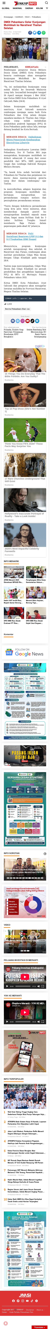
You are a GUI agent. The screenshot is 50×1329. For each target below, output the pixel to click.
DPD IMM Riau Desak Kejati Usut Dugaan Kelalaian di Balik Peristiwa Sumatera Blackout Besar (34, 622)
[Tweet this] (35, 33)
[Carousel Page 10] (35, 878)
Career (4, 1312)
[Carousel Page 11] (39, 878)
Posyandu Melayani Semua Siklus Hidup (22, 942)
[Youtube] (27, 321)
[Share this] (30, 33)
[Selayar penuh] (43, 986)
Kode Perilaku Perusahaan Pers (21, 1312)
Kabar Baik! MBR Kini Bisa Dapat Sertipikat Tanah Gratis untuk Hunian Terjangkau (25, 1200)
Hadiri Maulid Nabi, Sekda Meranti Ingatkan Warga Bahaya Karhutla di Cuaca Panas (25, 1181)
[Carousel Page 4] (17, 878)
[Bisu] (38, 986)
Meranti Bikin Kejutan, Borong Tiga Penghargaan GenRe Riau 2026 (35, 601)
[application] (25, 977)
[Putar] (7, 986)
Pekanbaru (7, 34)
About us (40, 1310)
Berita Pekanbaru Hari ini (17, 309)
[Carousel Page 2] (11, 878)
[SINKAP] (25, 3)
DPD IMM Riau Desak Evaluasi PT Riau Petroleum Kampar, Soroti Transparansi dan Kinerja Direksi (13, 622)
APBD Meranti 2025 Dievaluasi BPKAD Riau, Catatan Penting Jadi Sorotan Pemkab (13, 581)
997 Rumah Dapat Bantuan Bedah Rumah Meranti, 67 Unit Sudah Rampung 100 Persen (25, 1161)
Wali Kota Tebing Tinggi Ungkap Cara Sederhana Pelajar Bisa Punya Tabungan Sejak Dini (26, 1113)
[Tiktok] (32, 321)
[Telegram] (37, 321)
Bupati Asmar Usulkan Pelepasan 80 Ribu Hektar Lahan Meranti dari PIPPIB (24, 871)
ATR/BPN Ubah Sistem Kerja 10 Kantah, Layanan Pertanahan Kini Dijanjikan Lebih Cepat (27, 1122)
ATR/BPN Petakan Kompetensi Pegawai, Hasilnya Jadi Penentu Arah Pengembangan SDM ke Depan (25, 1142)
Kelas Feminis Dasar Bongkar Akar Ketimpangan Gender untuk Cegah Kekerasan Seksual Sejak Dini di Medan (26, 1152)
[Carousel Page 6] (23, 878)
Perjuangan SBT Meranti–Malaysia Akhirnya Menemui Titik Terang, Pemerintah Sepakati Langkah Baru (25, 1171)
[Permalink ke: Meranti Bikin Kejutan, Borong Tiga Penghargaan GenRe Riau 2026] (36, 592)
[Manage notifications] (6, 1323)
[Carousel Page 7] (26, 878)
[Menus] (4, 3)
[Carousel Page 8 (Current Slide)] (29, 878)
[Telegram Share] (39, 33)
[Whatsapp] (44, 33)
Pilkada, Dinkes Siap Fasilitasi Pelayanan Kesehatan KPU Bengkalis (13, 332)
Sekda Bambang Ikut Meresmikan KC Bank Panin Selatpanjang (36, 332)
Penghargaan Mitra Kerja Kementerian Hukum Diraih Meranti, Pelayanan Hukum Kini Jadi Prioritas (36, 581)
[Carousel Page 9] (32, 878)
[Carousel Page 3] (14, 878)
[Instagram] (23, 321)
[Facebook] (13, 321)
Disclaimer (30, 1310)
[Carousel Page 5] (20, 878)
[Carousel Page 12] (42, 878)
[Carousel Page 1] (8, 878)
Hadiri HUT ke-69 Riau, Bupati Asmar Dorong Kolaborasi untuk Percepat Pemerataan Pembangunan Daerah (13, 601)
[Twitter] (18, 321)
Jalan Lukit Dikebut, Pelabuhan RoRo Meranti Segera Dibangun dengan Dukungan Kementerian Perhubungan (26, 1132)
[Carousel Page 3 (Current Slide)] (28, 950)
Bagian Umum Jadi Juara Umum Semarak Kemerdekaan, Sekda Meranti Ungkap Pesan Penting (25, 1190)
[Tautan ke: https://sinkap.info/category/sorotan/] (45, 853)
